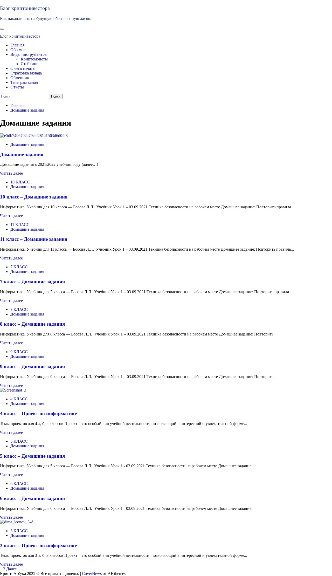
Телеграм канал (24, 82)
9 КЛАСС (19, 351)
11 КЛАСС (20, 224)
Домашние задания (27, 144)
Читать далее (11, 173)
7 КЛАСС (19, 267)
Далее (11, 569)
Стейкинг (29, 63)
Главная (17, 45)
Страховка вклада (26, 73)
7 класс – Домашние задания (32, 281)
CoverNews (92, 573)
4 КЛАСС (19, 399)
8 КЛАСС (19, 309)
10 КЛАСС (20, 182)
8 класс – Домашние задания (32, 324)
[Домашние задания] (34, 135)
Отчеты (17, 87)
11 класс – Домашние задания (33, 239)
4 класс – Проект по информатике (38, 413)
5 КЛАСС (19, 441)
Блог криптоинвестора (25, 8)
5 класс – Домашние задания (32, 456)
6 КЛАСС (19, 483)
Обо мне (17, 49)
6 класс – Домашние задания (32, 498)
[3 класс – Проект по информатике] (17, 522)
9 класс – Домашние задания (32, 366)
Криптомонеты (34, 59)
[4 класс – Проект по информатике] (13, 390)
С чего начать (22, 68)
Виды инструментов (28, 54)
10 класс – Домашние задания (33, 197)
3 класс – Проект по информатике (38, 545)
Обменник (19, 78)
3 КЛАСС (19, 531)
